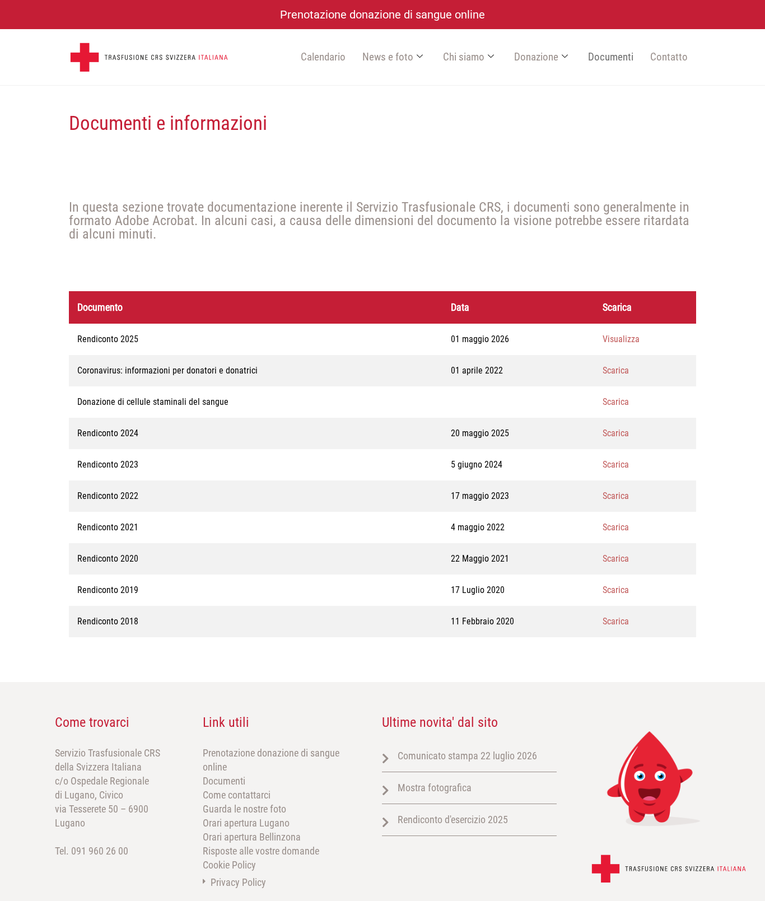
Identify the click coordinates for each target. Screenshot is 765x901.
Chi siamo (463, 56)
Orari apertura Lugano (246, 823)
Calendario (323, 56)
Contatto (669, 56)
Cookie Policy (229, 865)
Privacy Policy (238, 882)
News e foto (387, 56)
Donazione (536, 56)
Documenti (610, 56)
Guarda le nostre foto (244, 809)
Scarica (616, 370)
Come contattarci (236, 795)
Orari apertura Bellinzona (252, 837)
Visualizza (621, 339)
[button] (279, 882)
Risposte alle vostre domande (261, 851)
